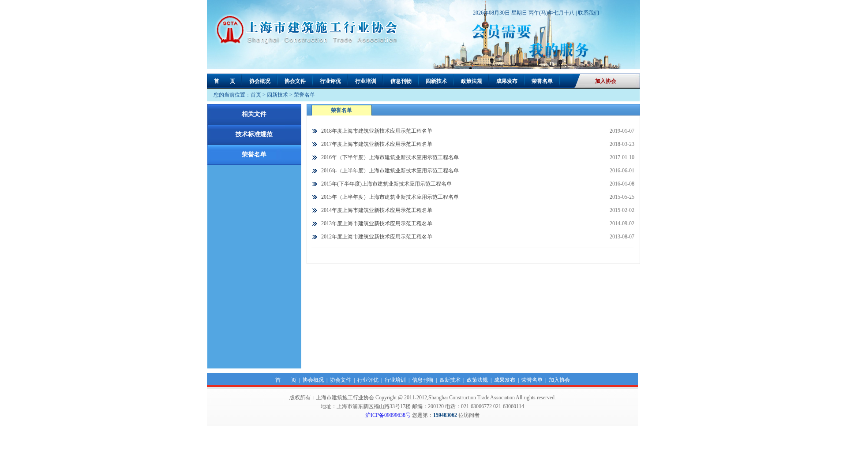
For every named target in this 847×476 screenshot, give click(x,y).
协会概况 (259, 81)
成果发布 (506, 81)
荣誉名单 (542, 81)
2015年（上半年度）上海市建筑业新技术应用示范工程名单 (390, 197)
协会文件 (295, 81)
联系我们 (588, 13)
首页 (256, 95)
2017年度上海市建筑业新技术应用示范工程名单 (376, 144)
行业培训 (365, 81)
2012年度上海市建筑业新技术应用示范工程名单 (376, 237)
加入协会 (605, 81)
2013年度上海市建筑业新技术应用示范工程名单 (376, 223)
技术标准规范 (254, 134)
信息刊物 (401, 81)
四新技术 (436, 81)
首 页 (224, 81)
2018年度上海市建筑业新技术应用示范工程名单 (376, 131)
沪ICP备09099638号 (388, 415)
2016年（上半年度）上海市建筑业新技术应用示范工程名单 (390, 170)
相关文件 (254, 114)
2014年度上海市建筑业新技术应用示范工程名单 (376, 210)
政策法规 (471, 81)
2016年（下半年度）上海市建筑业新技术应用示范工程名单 (390, 157)
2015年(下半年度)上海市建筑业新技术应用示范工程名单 (386, 184)
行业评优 (330, 81)
